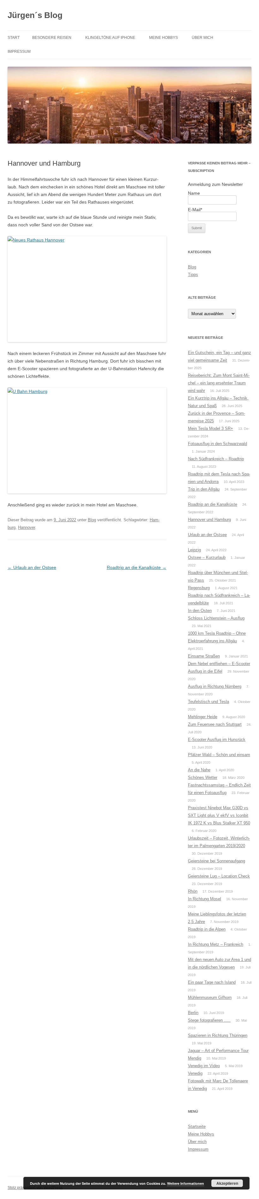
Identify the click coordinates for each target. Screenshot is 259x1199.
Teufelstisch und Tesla (208, 701)
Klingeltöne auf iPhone (110, 37)
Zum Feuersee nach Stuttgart (215, 724)
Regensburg (199, 587)
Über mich (202, 37)
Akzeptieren (227, 1183)
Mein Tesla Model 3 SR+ (210, 428)
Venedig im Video (204, 1065)
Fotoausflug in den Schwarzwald (217, 443)
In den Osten (200, 610)
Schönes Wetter (202, 777)
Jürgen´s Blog (35, 15)
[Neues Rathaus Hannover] (87, 289)
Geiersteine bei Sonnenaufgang (216, 861)
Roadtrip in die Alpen (207, 929)
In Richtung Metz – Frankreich (215, 944)
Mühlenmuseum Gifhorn (210, 997)
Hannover (26, 527)
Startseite (197, 1126)
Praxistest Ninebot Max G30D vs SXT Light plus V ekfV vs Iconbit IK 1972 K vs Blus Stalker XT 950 (219, 815)
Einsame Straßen (204, 656)
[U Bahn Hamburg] (87, 440)
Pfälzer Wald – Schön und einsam (219, 754)
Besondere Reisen (51, 37)
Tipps (193, 274)
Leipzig (194, 550)
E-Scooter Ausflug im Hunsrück (216, 739)
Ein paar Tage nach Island (212, 982)
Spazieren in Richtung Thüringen (217, 1035)
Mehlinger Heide (202, 716)
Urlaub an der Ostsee (32, 567)
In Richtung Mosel (204, 898)
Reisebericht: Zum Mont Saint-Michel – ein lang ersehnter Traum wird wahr (219, 383)
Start (14, 37)
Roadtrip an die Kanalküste (136, 567)
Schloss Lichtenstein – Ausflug (216, 618)
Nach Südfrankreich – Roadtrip (216, 458)
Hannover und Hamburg (209, 519)
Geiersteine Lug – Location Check (219, 876)
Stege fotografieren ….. (209, 1020)
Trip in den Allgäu (204, 489)
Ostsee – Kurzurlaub (207, 557)
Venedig (195, 1073)
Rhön (192, 891)
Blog (92, 519)
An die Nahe (199, 770)
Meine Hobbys (163, 37)
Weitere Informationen (185, 1183)
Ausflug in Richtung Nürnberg (214, 686)
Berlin (193, 1012)
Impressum (19, 51)
